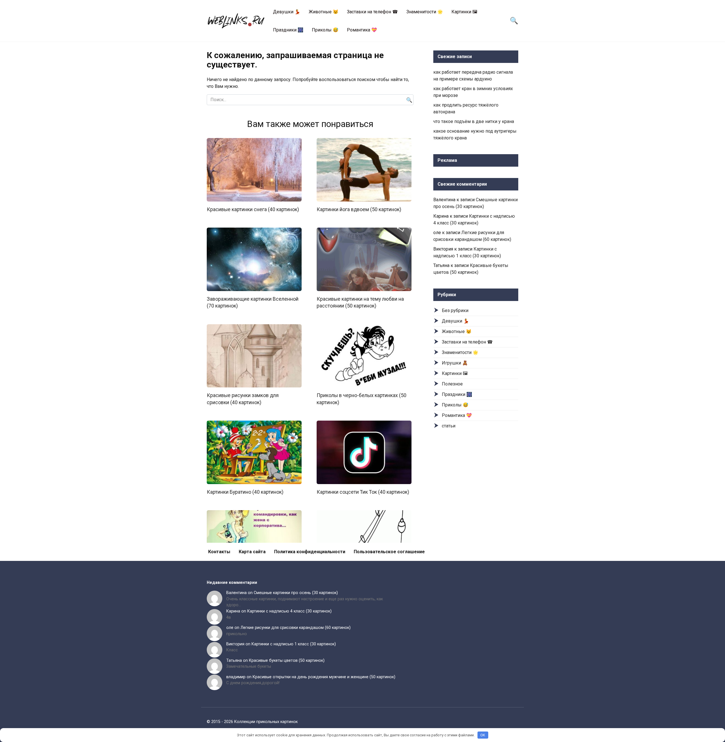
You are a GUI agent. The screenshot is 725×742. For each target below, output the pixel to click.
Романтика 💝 (362, 30)
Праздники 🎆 (288, 30)
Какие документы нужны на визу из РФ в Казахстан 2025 (254, 647)
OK (482, 735)
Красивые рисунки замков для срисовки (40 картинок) (243, 399)
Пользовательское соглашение (389, 551)
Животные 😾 (323, 11)
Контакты (219, 551)
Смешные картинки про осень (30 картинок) (296, 592)
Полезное (452, 384)
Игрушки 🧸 (455, 363)
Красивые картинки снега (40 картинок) (253, 209)
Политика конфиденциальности (309, 551)
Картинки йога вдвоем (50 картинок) (359, 209)
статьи (448, 426)
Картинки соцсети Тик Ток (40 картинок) (363, 492)
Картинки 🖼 (464, 11)
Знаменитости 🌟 (424, 11)
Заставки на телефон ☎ (372, 11)
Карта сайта (252, 551)
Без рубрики (455, 310)
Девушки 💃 (286, 11)
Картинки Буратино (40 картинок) (245, 492)
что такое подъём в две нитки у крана (473, 121)
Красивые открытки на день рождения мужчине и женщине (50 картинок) (324, 677)
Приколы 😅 (325, 30)
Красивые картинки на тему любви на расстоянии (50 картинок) (360, 302)
